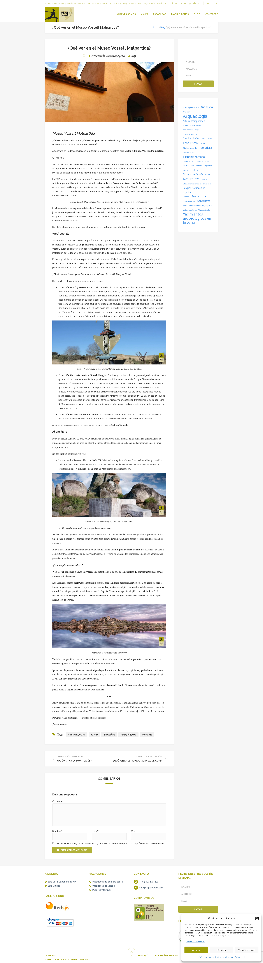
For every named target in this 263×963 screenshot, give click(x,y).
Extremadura (109, 734)
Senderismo (203, 200)
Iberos (186, 165)
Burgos (197, 130)
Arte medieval (197, 125)
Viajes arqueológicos (190, 210)
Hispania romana (194, 156)
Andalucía (206, 107)
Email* (95, 831)
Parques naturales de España (194, 190)
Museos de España (128, 734)
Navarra (204, 179)
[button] (256, 918)
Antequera (187, 112)
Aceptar (196, 950)
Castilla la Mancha (190, 134)
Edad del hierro (188, 148)
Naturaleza (147, 734)
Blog (197, 14)
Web (133, 831)
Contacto (211, 14)
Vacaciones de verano (103, 885)
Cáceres (94, 734)
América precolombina (191, 107)
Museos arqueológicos (190, 170)
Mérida (207, 174)
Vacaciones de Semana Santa (107, 881)
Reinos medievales (189, 201)
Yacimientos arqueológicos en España (197, 218)
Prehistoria (199, 196)
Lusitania (199, 166)
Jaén (192, 166)
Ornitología (207, 184)
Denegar (221, 950)
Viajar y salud (207, 206)
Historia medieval (203, 161)
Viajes (144, 14)
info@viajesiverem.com (151, 887)
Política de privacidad (224, 957)
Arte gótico (187, 125)
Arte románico (188, 130)
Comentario (58, 801)
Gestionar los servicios (195, 941)
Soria (185, 206)
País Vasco (186, 197)
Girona (194, 152)
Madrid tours (180, 14)
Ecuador (202, 143)
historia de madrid (189, 161)
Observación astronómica (192, 184)
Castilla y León (191, 138)
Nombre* (57, 831)
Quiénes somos (126, 14)
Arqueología (195, 116)
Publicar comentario (74, 850)
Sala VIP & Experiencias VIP (62, 881)
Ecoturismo (190, 143)
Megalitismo (208, 166)
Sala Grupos (54, 885)
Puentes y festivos (101, 889)
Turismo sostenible (194, 206)
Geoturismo (187, 152)
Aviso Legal (240, 957)
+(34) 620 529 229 (148, 881)
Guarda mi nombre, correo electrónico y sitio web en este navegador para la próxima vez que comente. (110, 843)
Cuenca (202, 139)
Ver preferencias (246, 950)
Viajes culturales (204, 210)
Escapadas (159, 14)
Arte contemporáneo (76, 734)
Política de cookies (206, 957)
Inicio (155, 27)
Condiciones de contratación (165, 955)
